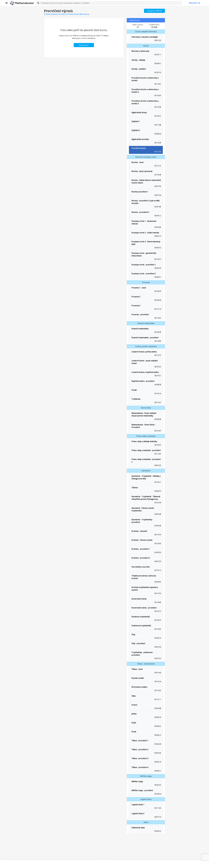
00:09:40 (157, 227)
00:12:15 (157, 166)
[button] (7, 3)
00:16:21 (157, 482)
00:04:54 (157, 794)
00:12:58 (157, 143)
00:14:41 (157, 84)
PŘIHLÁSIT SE (194, 3)
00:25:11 (157, 54)
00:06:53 (157, 491)
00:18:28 (157, 332)
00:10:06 (157, 543)
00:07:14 (157, 817)
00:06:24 (157, 717)
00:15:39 (157, 534)
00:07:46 (157, 207)
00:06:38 (157, 525)
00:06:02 (157, 726)
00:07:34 (157, 195)
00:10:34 (157, 502)
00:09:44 (157, 300)
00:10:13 (157, 570)
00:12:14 (157, 309)
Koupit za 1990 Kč (154, 11)
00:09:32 (157, 247)
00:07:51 (157, 375)
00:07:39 (157, 186)
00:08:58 (157, 384)
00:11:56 (157, 593)
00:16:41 (157, 116)
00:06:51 (157, 277)
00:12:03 (157, 690)
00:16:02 (157, 445)
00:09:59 (157, 552)
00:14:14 (157, 393)
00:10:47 (157, 431)
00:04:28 (157, 744)
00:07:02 (157, 367)
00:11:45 (157, 808)
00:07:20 (157, 40)
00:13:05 (157, 629)
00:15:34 (157, 681)
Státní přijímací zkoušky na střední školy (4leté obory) (67, 14)
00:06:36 (157, 753)
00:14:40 (157, 602)
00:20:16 (157, 72)
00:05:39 (157, 268)
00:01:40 (157, 672)
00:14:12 (157, 611)
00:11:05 (157, 454)
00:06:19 (157, 762)
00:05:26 (157, 465)
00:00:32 (157, 831)
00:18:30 (157, 291)
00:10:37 (157, 259)
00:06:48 (157, 708)
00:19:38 (157, 175)
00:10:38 (157, 107)
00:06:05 (157, 582)
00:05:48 (157, 514)
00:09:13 (157, 236)
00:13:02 (157, 318)
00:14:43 (157, 95)
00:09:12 (157, 215)
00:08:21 (157, 771)
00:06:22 (157, 735)
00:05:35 (157, 785)
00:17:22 (157, 355)
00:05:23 (157, 638)
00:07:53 (157, 658)
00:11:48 (157, 125)
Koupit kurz (84, 45)
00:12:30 (157, 151)
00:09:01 (157, 63)
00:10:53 (157, 620)
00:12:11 (157, 699)
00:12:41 (157, 402)
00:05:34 (157, 647)
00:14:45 (157, 341)
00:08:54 (157, 134)
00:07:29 (157, 561)
